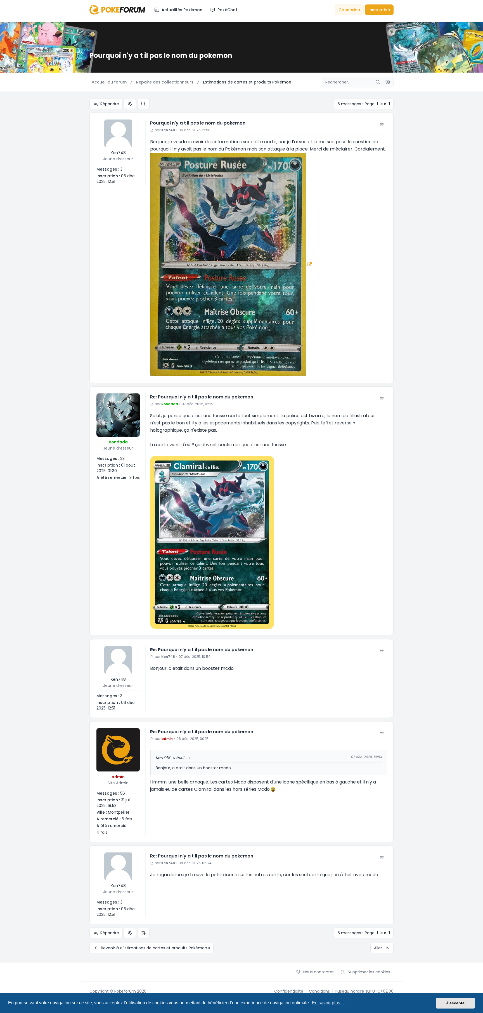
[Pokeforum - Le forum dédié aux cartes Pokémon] (117, 9)
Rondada (118, 442)
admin (118, 777)
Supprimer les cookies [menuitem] (369, 972)
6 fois (127, 819)
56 (122, 793)
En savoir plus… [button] (328, 1002)
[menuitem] (178, 10)
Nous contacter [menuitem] (318, 972)
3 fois (134, 477)
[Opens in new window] (231, 264)
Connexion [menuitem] (349, 10)
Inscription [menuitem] (379, 10)
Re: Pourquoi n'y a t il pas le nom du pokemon (201, 397)
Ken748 (118, 153)
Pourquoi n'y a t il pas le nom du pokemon (197, 123)
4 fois (101, 832)
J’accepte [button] (455, 1003)
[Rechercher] (378, 82)
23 (122, 458)
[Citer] (382, 124)
